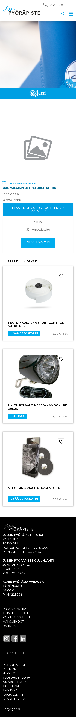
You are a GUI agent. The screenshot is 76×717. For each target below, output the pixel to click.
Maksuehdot (13, 621)
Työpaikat (11, 690)
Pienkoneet (12, 669)
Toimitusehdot (15, 613)
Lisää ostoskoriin (24, 333)
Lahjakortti (13, 694)
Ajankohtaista (15, 682)
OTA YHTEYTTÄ (15, 653)
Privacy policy (15, 609)
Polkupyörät (14, 665)
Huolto (9, 673)
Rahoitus (10, 626)
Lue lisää (18, 416)
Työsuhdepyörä (16, 677)
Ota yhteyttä (14, 699)
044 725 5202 (56, 5)
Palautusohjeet (16, 617)
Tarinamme (12, 686)
